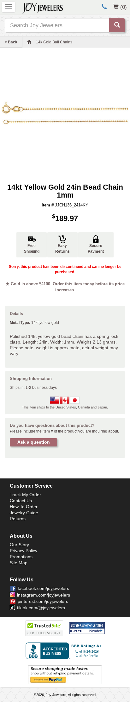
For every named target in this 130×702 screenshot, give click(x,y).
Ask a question (33, 442)
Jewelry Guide (24, 512)
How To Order (24, 506)
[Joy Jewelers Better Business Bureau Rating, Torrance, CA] (65, 650)
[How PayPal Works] (65, 674)
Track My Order (25, 494)
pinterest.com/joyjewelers (43, 601)
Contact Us (21, 500)
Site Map (18, 562)
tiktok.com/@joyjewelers (41, 607)
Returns (18, 518)
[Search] (117, 25)
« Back (11, 42)
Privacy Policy (23, 550)
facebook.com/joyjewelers (43, 588)
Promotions (21, 556)
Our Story (19, 544)
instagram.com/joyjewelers (43, 595)
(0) (123, 7)
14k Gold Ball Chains (54, 42)
